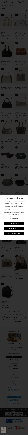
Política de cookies (14, 218)
